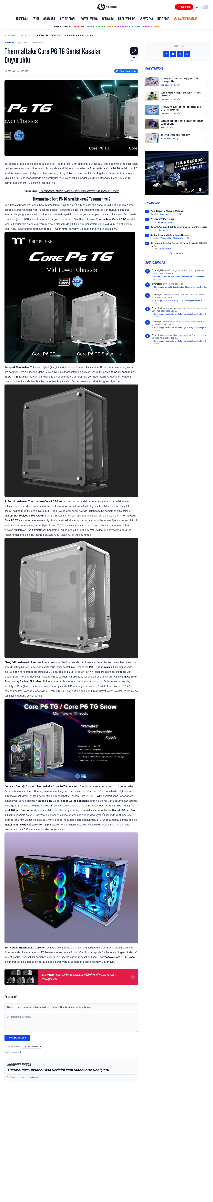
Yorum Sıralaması (12, 1046)
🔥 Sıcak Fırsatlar (185, 19)
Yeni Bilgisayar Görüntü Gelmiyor (167, 211)
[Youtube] (173, 54)
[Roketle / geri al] (134, 51)
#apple (90, 26)
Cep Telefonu (68, 19)
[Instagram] (187, 54)
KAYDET (24, 71)
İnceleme (163, 19)
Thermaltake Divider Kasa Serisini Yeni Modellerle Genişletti (58, 1070)
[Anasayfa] (106, 6)
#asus (146, 26)
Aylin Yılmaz (22, 43)
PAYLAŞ (11, 71)
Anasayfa (10, 35)
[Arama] (197, 7)
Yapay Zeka (146, 19)
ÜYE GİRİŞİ (185, 7)
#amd (110, 26)
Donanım (108, 19)
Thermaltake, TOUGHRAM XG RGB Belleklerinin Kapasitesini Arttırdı (79, 190)
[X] (180, 54)
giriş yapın (87, 1007)
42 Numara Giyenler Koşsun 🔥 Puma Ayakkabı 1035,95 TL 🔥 (178, 244)
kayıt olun (70, 1007)
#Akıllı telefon (122, 26)
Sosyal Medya (89, 19)
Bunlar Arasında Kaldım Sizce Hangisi (169, 235)
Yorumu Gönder (17, 1038)
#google (100, 26)
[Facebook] (166, 54)
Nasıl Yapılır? (126, 19)
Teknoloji (22, 19)
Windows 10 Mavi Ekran (162, 219)
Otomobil (49, 19)
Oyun (36, 19)
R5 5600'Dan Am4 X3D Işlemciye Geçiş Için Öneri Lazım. (179, 227)
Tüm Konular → (177, 253)
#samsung (79, 26)
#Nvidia (155, 26)
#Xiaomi (136, 26)
